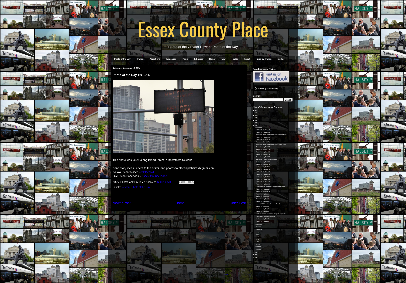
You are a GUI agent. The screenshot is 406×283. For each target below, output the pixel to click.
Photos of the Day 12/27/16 (263, 142)
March (258, 244)
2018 (256, 120)
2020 (256, 115)
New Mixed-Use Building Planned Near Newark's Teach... (271, 134)
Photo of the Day (122, 59)
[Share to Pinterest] (192, 182)
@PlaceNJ (147, 172)
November (259, 224)
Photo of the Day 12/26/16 (263, 147)
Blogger (226, 274)
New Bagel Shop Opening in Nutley (265, 216)
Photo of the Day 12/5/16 (262, 206)
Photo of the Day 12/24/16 (263, 152)
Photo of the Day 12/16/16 (263, 174)
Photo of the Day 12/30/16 (263, 132)
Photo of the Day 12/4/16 (262, 209)
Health (235, 59)
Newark (125, 187)
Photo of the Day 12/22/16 (263, 157)
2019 (256, 118)
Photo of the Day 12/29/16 (263, 137)
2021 (256, 113)
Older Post (237, 203)
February (259, 246)
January (258, 249)
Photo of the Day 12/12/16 (263, 184)
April (257, 241)
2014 (256, 254)
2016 (256, 125)
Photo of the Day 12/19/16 (263, 167)
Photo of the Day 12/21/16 (263, 162)
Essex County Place (203, 29)
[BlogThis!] (183, 182)
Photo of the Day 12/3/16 (262, 211)
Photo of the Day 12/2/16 (262, 219)
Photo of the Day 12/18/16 (263, 169)
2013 (256, 257)
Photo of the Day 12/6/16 (262, 201)
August (258, 232)
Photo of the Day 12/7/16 (262, 199)
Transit (140, 59)
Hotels (212, 59)
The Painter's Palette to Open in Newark (267, 159)
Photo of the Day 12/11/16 (262, 189)
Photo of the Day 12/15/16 (263, 177)
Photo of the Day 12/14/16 (263, 179)
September (259, 229)
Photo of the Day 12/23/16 (263, 154)
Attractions (155, 59)
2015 (256, 252)
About (247, 59)
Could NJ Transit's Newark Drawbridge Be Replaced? (270, 213)
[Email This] (180, 182)
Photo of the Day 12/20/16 (263, 164)
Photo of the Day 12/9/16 (262, 194)
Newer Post (122, 203)
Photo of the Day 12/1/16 (262, 221)
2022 (256, 110)
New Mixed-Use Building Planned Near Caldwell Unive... (271, 144)
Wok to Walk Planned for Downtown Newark (268, 204)
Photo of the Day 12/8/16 (262, 196)
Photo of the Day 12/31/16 (263, 129)
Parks (185, 59)
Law (224, 59)
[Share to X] (186, 182)
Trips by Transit (263, 59)
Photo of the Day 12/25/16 (263, 149)
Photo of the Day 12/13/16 (263, 181)
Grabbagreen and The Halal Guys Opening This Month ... (271, 186)
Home (180, 203)
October (258, 226)
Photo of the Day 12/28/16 (263, 139)
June (257, 236)
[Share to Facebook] (189, 182)
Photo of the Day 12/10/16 (263, 191)
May (257, 239)
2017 (256, 123)
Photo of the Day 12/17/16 (263, 171)
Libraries (198, 59)
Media (280, 59)
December (259, 127)
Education (171, 59)
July (257, 234)
